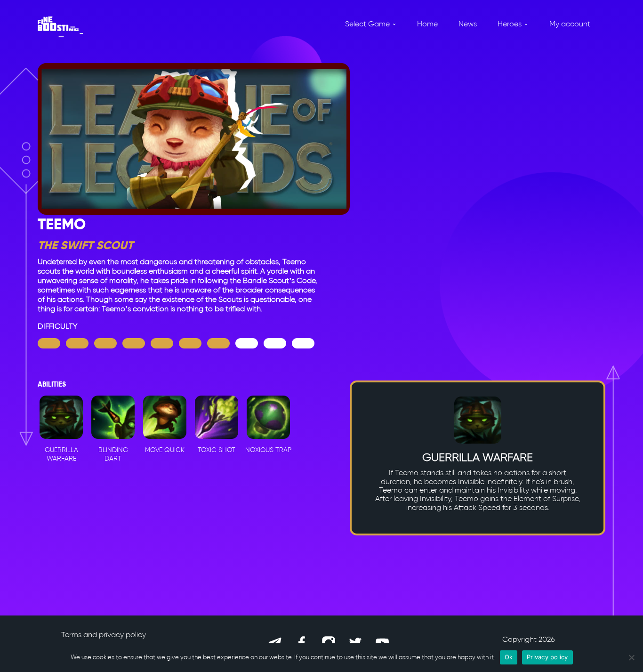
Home (427, 23)
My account (569, 23)
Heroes (510, 23)
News (467, 23)
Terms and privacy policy (103, 634)
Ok (509, 657)
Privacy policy (547, 657)
